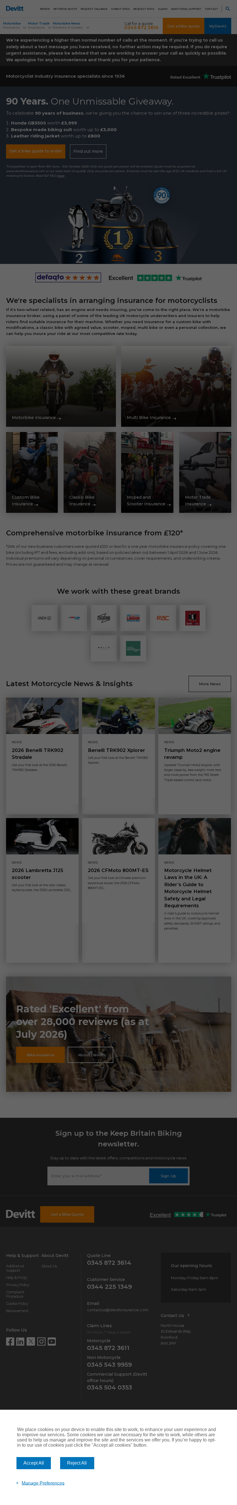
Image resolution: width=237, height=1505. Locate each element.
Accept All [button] (33, 1463)
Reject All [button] (77, 1463)
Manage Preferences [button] (43, 1482)
